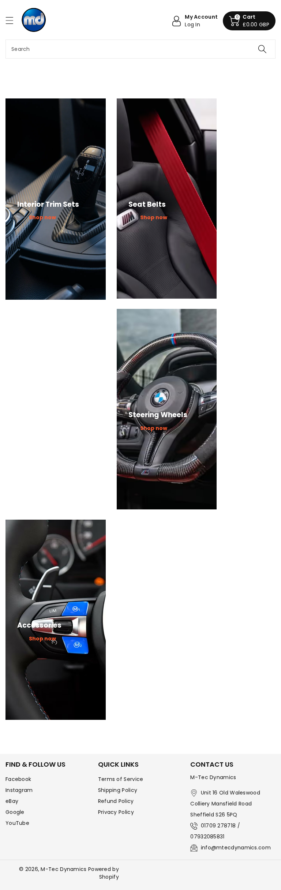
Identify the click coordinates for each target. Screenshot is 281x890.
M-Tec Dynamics (63, 869)
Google (15, 812)
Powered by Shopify (103, 872)
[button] (12, 20)
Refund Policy (116, 801)
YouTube (17, 823)
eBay (11, 801)
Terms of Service (120, 779)
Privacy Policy (116, 812)
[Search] (262, 49)
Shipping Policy (118, 790)
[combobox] (140, 49)
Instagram (19, 790)
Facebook (18, 779)
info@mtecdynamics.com (236, 847)
